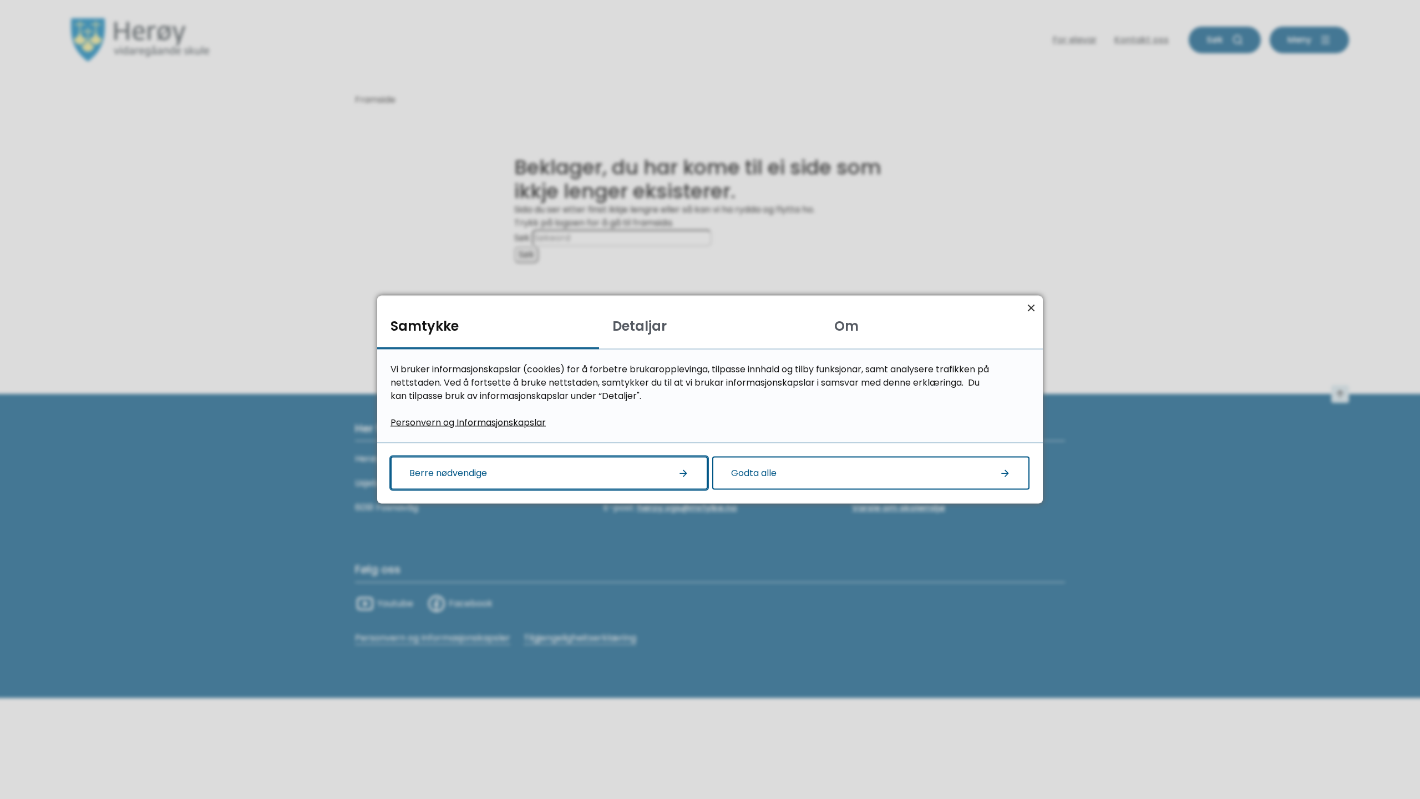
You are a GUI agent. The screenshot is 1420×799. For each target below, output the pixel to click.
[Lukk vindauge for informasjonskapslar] (1030, 307)
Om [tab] (846, 326)
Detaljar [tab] (639, 326)
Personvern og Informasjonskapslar (468, 422)
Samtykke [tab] (424, 326)
